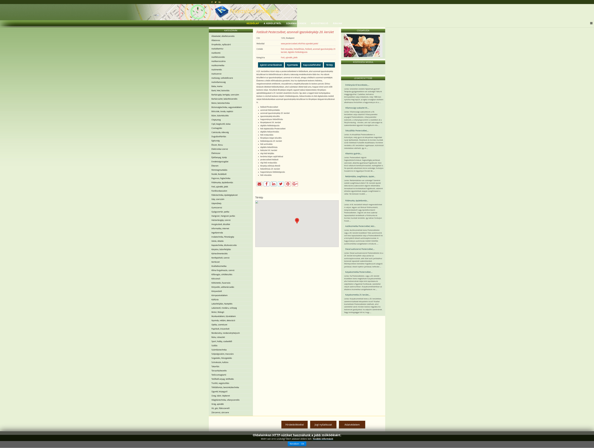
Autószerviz (216, 73)
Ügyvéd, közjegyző (219, 391)
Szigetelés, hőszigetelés (221, 358)
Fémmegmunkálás (219, 170)
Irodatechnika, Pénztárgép (222, 237)
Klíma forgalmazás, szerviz (223, 270)
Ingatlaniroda (217, 232)
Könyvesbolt (216, 291)
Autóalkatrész (217, 48)
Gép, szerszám (217, 199)
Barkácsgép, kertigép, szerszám (225, 94)
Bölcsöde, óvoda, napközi (222, 111)
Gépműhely (216, 203)
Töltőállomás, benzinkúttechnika (225, 387)
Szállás (214, 345)
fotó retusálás (287, 49)
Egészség (215, 140)
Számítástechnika (219, 349)
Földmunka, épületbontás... (356, 200)
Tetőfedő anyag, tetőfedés (222, 379)
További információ (323, 438)
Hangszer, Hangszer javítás (223, 216)
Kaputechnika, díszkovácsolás (224, 245)
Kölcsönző (215, 278)
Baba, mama (216, 86)
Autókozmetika (217, 65)
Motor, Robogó (217, 312)
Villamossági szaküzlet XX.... (357, 108)
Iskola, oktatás (217, 241)
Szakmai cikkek (296, 23)
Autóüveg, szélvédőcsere (222, 78)
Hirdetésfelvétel (294, 424)
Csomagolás (216, 128)
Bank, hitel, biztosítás (220, 90)
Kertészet (215, 262)
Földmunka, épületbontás (222, 182)
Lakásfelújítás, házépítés (221, 303)
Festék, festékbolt (218, 174)
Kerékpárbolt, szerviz (220, 257)
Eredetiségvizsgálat (219, 161)
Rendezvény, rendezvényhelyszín (225, 333)
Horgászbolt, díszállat (220, 224)
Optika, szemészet (219, 324)
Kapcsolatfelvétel (312, 64)
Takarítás (215, 366)
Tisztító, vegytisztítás (220, 383)
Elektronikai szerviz (219, 149)
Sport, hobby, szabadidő (221, 341)
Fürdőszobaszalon (219, 191)
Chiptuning (216, 119)
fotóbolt (308, 49)
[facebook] (212, 2)
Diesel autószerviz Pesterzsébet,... (360, 249)
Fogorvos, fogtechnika (220, 178)
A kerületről (273, 23)
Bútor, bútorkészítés (220, 115)
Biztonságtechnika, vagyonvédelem (226, 107)
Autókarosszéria (218, 61)
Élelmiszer (215, 153)
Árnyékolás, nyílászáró (221, 44)
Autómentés (216, 69)
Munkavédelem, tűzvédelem (223, 316)
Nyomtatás (292, 64)
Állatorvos (215, 40)
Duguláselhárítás (218, 136)
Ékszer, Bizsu (217, 145)
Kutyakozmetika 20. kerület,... (357, 294)
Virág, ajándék (217, 404)
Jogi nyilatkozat (323, 424)
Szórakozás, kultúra (219, 362)
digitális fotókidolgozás (298, 52)
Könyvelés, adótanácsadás (222, 287)
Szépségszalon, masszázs (222, 354)
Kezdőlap (253, 23)
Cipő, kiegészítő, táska (220, 124)
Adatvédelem (352, 424)
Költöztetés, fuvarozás (220, 283)
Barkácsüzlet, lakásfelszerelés (224, 99)
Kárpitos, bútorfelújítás (221, 249)
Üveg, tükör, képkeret (220, 395)
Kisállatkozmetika (218, 266)
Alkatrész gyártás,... (353, 153)
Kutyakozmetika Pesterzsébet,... (358, 272)
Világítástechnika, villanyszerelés (225, 400)
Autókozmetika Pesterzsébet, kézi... (360, 226)
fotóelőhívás (299, 49)
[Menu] (590, 23)
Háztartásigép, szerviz (221, 220)
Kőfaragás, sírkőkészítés (221, 274)
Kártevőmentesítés (219, 253)
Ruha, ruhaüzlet (218, 337)
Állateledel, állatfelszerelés (223, 36)
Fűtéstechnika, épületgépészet (224, 195)
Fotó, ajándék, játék (219, 186)
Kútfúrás (215, 299)
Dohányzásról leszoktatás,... (357, 85)
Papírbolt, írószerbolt (220, 329)
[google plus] (220, 2)
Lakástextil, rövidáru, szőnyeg (224, 308)
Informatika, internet (220, 228)
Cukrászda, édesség (220, 132)
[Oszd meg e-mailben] (259, 184)
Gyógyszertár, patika (220, 211)
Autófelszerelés (218, 57)
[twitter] (215, 2)
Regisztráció (319, 23)
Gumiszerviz (216, 207)
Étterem (214, 165)
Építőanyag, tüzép (219, 157)
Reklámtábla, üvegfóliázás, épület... (360, 176)
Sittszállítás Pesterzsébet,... (357, 130)
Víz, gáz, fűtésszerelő (220, 408)
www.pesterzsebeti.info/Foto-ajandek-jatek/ (299, 43)
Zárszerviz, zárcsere (220, 412)
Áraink (337, 23)
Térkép (329, 64)
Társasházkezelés (219, 370)
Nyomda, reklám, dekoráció (223, 320)
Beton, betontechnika (220, 103)
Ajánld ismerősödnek (271, 64)
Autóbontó (215, 53)
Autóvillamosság (218, 82)
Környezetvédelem (219, 295)
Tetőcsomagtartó (218, 375)
